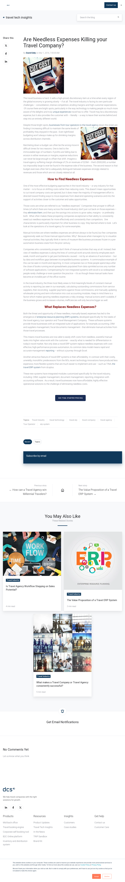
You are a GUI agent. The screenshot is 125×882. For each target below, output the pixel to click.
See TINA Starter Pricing (70, 398)
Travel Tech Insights (43, 827)
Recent (28, 442)
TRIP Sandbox (40, 836)
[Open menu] (121, 5)
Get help (99, 816)
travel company (88, 420)
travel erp (73, 420)
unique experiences (62, 112)
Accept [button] (96, 876)
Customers (69, 822)
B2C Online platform (12, 836)
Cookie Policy (85, 865)
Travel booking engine (13, 827)
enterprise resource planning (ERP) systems (57, 317)
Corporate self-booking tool (16, 832)
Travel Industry (38, 420)
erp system (45, 424)
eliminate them (35, 212)
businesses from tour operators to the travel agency (74, 125)
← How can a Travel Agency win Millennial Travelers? (28, 491)
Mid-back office (10, 822)
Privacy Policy (96, 865)
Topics (37, 442)
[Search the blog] (118, 17)
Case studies (70, 827)
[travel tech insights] (62, 490)
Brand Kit (37, 841)
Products (8, 816)
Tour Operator (29, 424)
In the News (39, 832)
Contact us (111, 5)
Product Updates (41, 822)
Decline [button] (106, 876)
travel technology (57, 420)
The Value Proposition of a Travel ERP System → (97, 491)
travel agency (106, 420)
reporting (50, 350)
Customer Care (101, 827)
